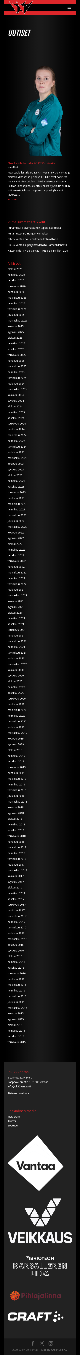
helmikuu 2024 (16, 441)
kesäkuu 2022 (16, 555)
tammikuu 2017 (17, 927)
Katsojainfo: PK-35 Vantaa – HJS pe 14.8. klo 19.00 (38, 250)
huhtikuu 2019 (16, 773)
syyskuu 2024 (16, 400)
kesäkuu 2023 (16, 486)
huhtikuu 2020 (16, 704)
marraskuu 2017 (17, 870)
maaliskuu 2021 (17, 641)
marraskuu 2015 (17, 1008)
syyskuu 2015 (16, 1019)
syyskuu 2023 (16, 469)
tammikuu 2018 (17, 859)
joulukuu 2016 (16, 933)
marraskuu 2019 (17, 732)
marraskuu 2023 (17, 458)
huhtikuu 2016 (16, 979)
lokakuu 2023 (16, 463)
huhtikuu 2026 (16, 292)
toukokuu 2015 (17, 1042)
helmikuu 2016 (16, 990)
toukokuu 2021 (17, 629)
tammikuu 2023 (17, 515)
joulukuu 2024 (16, 383)
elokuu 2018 (15, 818)
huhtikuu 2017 (16, 910)
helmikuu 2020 (16, 715)
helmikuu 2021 (16, 647)
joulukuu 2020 (16, 658)
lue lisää (12, 199)
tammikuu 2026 (17, 309)
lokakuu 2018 (16, 807)
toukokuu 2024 (17, 423)
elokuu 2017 (15, 887)
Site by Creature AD (54, 1349)
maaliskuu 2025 (17, 366)
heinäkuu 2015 (16, 1030)
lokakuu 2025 (16, 326)
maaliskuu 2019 (17, 778)
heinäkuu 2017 (16, 893)
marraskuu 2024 (17, 389)
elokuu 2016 (15, 956)
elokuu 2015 (15, 1025)
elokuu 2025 (15, 337)
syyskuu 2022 (16, 538)
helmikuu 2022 (16, 578)
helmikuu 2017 (16, 922)
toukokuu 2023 (17, 492)
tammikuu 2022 (17, 584)
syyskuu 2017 (16, 881)
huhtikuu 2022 (16, 566)
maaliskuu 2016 (17, 984)
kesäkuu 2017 (16, 899)
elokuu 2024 (15, 406)
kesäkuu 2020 (16, 693)
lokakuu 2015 (16, 1013)
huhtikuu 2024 (16, 429)
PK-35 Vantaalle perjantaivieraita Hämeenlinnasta (37, 245)
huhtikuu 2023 (16, 498)
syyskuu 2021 (16, 607)
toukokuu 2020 (17, 698)
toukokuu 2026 (17, 286)
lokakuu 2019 (16, 738)
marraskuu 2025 (17, 320)
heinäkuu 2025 (16, 343)
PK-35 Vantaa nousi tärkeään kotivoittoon (33, 239)
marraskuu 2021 (17, 595)
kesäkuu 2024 (16, 418)
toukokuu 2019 (17, 767)
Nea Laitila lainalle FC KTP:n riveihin (32, 163)
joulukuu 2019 (16, 727)
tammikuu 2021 (17, 652)
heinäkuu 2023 (16, 481)
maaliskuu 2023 (17, 504)
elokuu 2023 (15, 475)
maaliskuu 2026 (17, 297)
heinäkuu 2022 (16, 549)
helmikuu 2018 (16, 853)
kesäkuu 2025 (16, 349)
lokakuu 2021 (16, 601)
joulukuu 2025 (16, 314)
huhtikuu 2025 (16, 360)
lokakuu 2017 (16, 876)
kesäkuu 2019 (16, 761)
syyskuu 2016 (16, 950)
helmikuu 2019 (16, 784)
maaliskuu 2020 (17, 710)
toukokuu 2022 (17, 561)
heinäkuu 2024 (16, 412)
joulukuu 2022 (16, 521)
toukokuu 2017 (17, 904)
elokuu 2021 (15, 612)
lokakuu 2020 (16, 670)
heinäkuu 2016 (16, 962)
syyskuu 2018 (16, 813)
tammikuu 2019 (17, 790)
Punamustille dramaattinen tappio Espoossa (34, 227)
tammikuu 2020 (17, 721)
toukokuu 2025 (17, 355)
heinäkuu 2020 (16, 687)
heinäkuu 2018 (16, 824)
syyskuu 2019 (16, 744)
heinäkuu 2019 (16, 756)
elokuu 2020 (15, 681)
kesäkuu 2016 (16, 967)
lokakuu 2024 (16, 395)
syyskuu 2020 (16, 675)
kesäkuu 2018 (16, 830)
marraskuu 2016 (17, 939)
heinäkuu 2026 (16, 275)
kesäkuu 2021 (16, 624)
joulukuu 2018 (16, 796)
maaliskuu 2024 (17, 435)
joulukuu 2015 (16, 1002)
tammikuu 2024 (17, 446)
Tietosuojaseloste (18, 1093)
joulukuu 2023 (16, 452)
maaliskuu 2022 (17, 572)
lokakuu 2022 (16, 532)
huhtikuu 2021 (16, 635)
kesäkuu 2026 (16, 280)
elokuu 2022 (15, 544)
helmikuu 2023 (16, 509)
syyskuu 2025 (16, 332)
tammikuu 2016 (17, 996)
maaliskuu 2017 (17, 916)
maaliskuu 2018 (17, 847)
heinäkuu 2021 (16, 618)
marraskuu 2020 (17, 664)
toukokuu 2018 (17, 836)
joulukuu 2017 (16, 864)
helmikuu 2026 (16, 303)
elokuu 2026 (15, 269)
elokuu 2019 (15, 750)
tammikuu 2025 (17, 378)
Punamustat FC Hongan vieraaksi (28, 233)
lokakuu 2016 (16, 944)
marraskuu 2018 (17, 801)
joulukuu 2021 (16, 589)
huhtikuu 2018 (16, 841)
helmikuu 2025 (16, 372)
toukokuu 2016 (17, 973)
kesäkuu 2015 (16, 1036)
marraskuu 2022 (17, 526)
